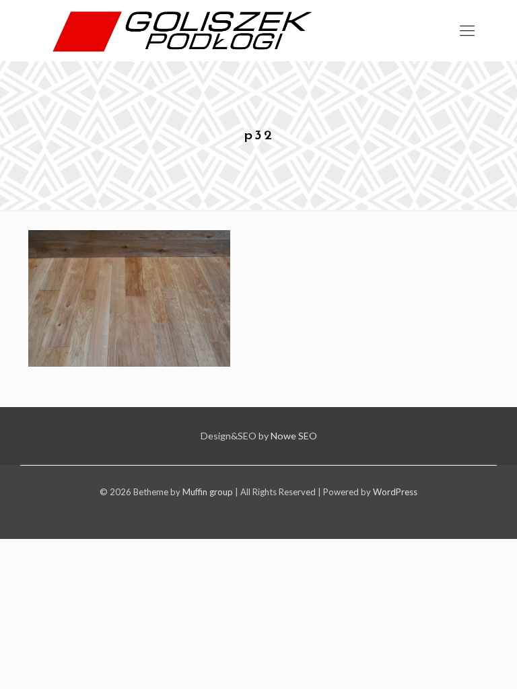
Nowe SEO (294, 435)
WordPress (395, 491)
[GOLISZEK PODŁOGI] (187, 30)
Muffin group (207, 491)
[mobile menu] (467, 30)
